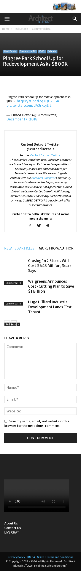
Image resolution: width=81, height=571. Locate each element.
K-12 (41, 51)
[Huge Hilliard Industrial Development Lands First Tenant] (15, 306)
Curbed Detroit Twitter (46, 155)
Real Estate (21, 28)
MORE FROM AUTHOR (56, 248)
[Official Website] (49, 225)
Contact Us (12, 528)
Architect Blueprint (43, 177)
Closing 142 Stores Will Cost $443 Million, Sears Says (49, 265)
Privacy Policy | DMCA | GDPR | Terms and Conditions (40, 557)
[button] (75, 19)
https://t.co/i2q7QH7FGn (38, 101)
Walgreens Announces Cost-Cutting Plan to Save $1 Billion (51, 286)
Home (6, 28)
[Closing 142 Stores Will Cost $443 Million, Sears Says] (15, 264)
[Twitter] (40, 225)
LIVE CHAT (11, 532)
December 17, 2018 (21, 119)
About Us (11, 523)
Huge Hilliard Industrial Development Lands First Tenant (50, 307)
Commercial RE (41, 28)
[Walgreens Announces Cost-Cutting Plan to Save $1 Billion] (15, 285)
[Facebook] (31, 225)
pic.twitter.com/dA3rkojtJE (28, 105)
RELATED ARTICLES (19, 248)
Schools (52, 51)
